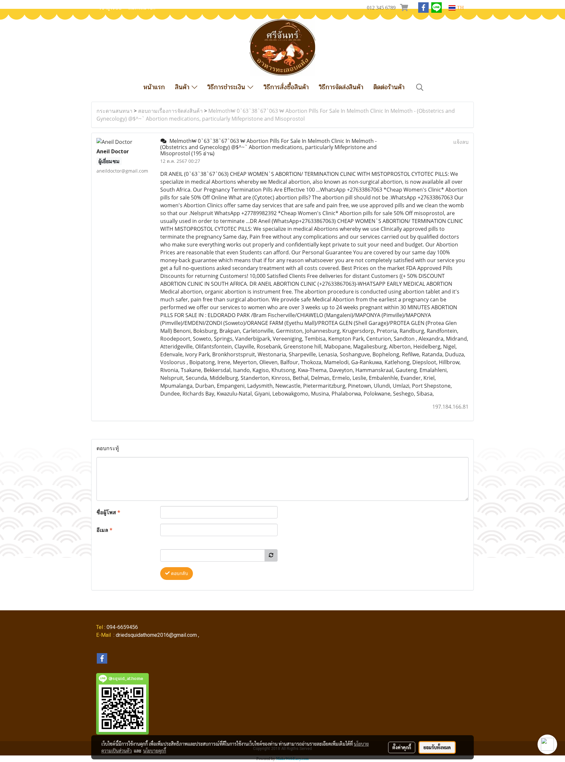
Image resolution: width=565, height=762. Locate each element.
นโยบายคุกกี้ (154, 751)
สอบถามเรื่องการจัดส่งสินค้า (170, 110)
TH (459, 7)
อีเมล (104, 529)
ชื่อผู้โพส (108, 512)
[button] (420, 87)
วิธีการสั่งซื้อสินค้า (286, 87)
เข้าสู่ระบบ (110, 8)
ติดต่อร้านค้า (388, 87)
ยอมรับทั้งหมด (437, 747)
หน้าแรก (154, 87)
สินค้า (183, 87)
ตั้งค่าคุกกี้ (401, 747)
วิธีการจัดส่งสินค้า (341, 87)
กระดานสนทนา (114, 110)
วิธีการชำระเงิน (227, 87)
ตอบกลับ (179, 573)
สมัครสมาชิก (141, 8)
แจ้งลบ (461, 141)
